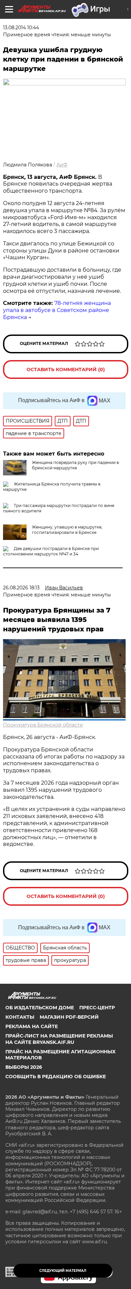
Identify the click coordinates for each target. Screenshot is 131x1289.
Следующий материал (62, 1270)
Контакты (19, 1017)
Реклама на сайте (31, 1026)
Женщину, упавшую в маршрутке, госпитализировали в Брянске (67, 529)
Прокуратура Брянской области (43, 725)
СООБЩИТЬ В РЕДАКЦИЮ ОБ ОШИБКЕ (55, 1076)
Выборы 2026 (23, 1067)
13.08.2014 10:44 (21, 28)
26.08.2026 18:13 (21, 588)
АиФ (62, 165)
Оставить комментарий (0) (66, 369)
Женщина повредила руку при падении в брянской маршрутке (75, 465)
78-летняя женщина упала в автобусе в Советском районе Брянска (57, 310)
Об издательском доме (39, 1008)
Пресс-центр (97, 1008)
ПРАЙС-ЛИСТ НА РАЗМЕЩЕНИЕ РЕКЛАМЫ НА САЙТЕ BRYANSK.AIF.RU (59, 1039)
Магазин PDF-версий (69, 1017)
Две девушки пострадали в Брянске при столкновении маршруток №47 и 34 (51, 551)
